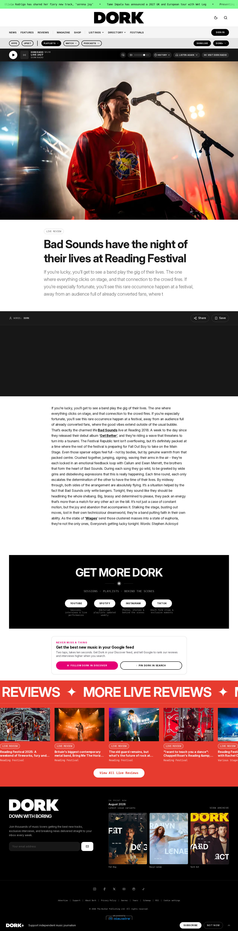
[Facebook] (104, 889)
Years (135, 900)
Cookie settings (172, 900)
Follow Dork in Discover (87, 665)
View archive (219, 808)
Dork (26, 318)
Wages (91, 518)
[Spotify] (134, 889)
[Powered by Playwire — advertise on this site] (119, 918)
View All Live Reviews (119, 773)
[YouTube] (124, 889)
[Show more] (229, 925)
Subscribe (190, 925)
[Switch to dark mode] (215, 17)
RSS (157, 900)
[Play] (13, 55)
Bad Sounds (107, 430)
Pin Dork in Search (151, 665)
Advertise (63, 900)
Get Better (108, 436)
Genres (124, 900)
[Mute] (131, 55)
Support (76, 900)
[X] (114, 889)
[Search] (225, 17)
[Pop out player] (123, 55)
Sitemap (147, 900)
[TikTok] (143, 889)
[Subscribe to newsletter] (87, 846)
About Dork (90, 900)
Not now (213, 925)
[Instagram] (94, 889)
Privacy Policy (108, 900)
